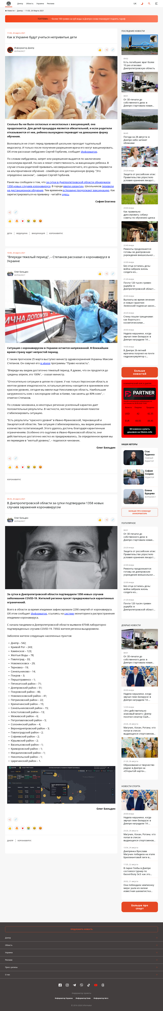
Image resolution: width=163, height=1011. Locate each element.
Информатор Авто (101, 998)
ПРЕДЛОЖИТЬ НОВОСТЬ (82, 929)
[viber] (81, 985)
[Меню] (156, 3)
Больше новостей (139, 372)
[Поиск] (149, 3)
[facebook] (60, 985)
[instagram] (67, 985)
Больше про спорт (139, 907)
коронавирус (56, 233)
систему (69, 613)
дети (9, 233)
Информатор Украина (64, 998)
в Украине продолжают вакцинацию (86, 190)
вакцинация (38, 233)
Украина (40, 3)
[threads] (102, 985)
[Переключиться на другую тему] (142, 3)
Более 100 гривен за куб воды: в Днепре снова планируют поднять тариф (88, 18)
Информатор (89, 151)
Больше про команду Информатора (140, 512)
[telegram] (74, 985)
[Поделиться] (106, 49)
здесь (65, 194)
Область (29, 3)
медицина (22, 233)
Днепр (20, 3)
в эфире (45, 363)
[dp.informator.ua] (8, 3)
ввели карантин (73, 186)
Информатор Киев (83, 998)
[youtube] (95, 985)
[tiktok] (88, 985)
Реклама (50, 3)
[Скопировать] (112, 49)
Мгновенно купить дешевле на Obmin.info (139, 430)
